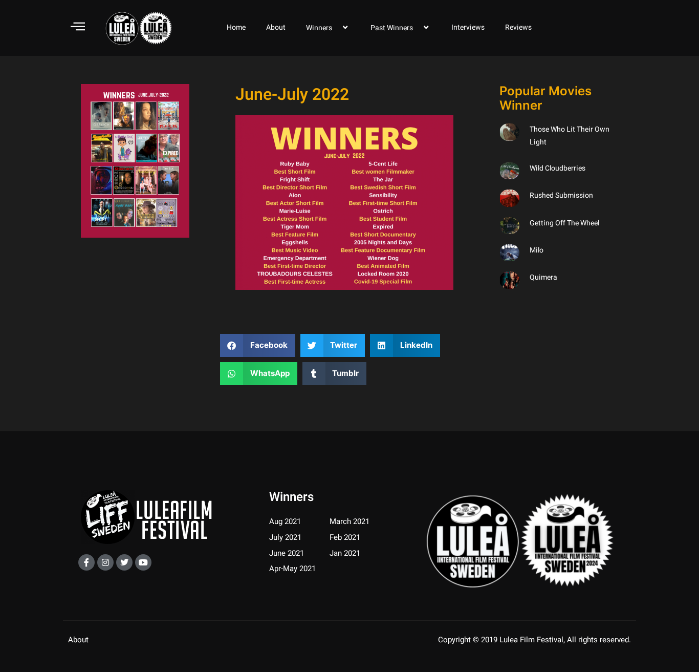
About (276, 27)
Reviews (518, 27)
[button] (257, 345)
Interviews (468, 27)
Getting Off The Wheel (564, 223)
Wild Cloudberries (557, 168)
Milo (536, 250)
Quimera (543, 277)
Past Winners (391, 28)
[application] (336, 28)
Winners (319, 28)
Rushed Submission (561, 195)
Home (236, 27)
